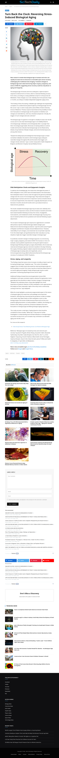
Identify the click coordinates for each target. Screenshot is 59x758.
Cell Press (12, 353)
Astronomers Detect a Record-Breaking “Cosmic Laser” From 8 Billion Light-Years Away (33, 641)
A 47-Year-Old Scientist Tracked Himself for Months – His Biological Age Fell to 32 (33, 649)
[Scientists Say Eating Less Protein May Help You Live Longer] (17, 375)
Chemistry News (9, 706)
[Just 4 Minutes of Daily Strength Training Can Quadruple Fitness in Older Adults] (9, 627)
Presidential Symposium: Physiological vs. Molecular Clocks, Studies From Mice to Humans (24, 539)
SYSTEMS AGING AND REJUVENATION (14, 528)
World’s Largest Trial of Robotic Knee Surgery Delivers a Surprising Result (23, 730)
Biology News (8, 704)
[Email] (6, 47)
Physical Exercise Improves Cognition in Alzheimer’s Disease (16, 443)
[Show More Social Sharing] (45, 24)
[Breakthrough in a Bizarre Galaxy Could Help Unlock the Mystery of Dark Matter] (9, 619)
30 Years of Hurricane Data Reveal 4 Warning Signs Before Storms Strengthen (32, 664)
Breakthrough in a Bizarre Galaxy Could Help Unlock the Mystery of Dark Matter (34, 618)
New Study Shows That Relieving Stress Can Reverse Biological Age (31, 326)
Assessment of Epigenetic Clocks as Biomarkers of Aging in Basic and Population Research (24, 543)
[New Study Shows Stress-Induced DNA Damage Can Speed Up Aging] (42, 375)
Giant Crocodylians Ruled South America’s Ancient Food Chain (31, 609)
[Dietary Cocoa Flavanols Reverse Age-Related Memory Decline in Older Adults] (17, 454)
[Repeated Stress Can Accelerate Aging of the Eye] (17, 394)
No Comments (22, 20)
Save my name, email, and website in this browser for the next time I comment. (28, 499)
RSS (6, 693)
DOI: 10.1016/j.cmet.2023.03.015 (19, 343)
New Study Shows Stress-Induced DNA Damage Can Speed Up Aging (40, 384)
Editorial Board (31, 754)
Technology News (9, 720)
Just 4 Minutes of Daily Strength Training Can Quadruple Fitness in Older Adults (34, 625)
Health (7, 10)
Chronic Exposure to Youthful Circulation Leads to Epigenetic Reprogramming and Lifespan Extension (26, 520)
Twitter (6, 684)
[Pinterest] (6, 41)
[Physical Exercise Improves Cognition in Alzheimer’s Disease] (17, 434)
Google (20, 349)
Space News (8, 717)
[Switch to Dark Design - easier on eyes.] (51, 2)
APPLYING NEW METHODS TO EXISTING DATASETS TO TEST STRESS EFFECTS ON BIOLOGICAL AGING (29, 524)
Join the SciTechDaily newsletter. (37, 347)
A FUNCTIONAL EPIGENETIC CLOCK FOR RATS (16, 535)
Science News (8, 715)
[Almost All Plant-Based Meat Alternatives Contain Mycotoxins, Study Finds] (9, 635)
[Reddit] (6, 50)
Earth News (8, 708)
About (19, 754)
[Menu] (6, 2)
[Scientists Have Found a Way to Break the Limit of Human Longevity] (42, 394)
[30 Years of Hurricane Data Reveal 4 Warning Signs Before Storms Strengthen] (9, 666)
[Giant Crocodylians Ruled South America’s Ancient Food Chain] (9, 611)
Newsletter (7, 691)
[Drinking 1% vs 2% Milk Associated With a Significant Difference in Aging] (17, 413)
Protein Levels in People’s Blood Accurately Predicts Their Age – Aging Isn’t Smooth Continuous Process (42, 423)
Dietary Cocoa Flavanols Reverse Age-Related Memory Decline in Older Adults (16, 463)
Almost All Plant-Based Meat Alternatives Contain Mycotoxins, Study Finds (33, 633)
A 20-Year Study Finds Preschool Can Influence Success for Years (20, 739)
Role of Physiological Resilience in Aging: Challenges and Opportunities (20, 532)
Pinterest (7, 689)
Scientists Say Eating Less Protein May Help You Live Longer (16, 384)
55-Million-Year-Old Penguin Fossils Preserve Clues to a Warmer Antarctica (23, 742)
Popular (18, 353)
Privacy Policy (39, 754)
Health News (8, 710)
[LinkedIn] (6, 38)
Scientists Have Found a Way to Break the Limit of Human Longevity (41, 403)
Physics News (8, 713)
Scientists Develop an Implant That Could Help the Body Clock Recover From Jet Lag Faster (26, 733)
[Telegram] (6, 44)
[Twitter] (6, 35)
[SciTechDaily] (29, 2)
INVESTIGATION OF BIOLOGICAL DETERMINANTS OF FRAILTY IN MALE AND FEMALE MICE (26, 516)
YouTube (7, 686)
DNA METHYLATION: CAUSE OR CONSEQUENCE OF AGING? (18, 513)
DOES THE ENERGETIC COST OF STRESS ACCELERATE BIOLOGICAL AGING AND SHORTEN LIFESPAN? (28, 547)
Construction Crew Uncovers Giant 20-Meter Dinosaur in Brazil (31, 656)
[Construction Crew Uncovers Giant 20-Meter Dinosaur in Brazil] (9, 658)
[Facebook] (6, 31)
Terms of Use (47, 754)
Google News (29, 349)
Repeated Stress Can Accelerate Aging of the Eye (16, 403)
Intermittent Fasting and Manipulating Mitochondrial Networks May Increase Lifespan (41, 444)
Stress (22, 353)
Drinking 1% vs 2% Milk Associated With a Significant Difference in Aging (16, 422)
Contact (24, 754)
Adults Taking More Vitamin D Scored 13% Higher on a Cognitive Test (21, 736)
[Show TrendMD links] (53, 553)
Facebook (7, 682)
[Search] (53, 2)
